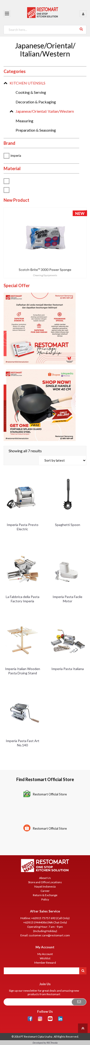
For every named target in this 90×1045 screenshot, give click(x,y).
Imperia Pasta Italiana (67, 669)
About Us (45, 878)
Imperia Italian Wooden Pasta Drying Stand (22, 671)
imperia (16, 155)
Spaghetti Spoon (67, 525)
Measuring (24, 120)
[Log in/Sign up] (83, 13)
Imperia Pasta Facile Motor (67, 599)
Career (45, 891)
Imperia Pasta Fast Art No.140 (22, 743)
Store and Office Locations (45, 882)
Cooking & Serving (31, 92)
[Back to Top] (82, 1028)
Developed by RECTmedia (45, 1042)
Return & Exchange (45, 895)
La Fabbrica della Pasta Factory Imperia (22, 599)
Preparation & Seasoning (36, 130)
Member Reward (45, 962)
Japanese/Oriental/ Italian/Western (45, 111)
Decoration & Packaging (36, 102)
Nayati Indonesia (45, 886)
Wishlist (45, 958)
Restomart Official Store (50, 794)
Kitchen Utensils (27, 83)
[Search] (81, 29)
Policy (45, 899)
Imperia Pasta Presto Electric (22, 527)
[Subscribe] (79, 1002)
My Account (45, 954)
